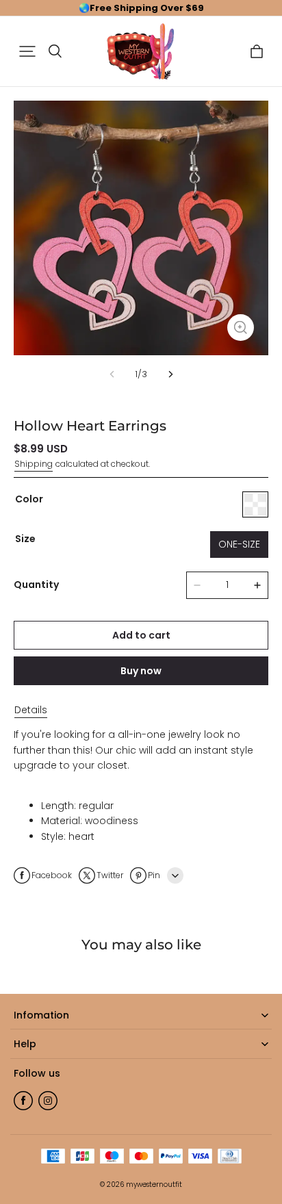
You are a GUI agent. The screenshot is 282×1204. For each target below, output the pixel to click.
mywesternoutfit (154, 1184)
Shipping (33, 464)
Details (30, 710)
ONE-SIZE (239, 544)
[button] (27, 51)
